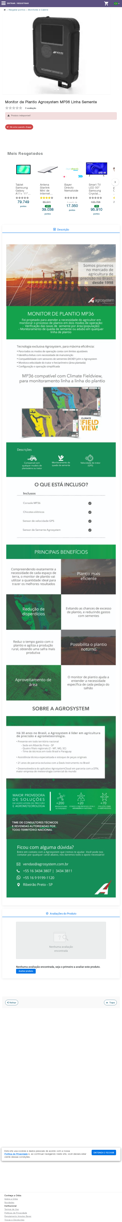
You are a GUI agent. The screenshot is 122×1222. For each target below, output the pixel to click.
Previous (6, 46)
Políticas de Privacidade (15, 1213)
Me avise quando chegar (20, 127)
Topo (111, 1002)
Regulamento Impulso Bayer (17, 1217)
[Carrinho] (107, 3)
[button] (117, 3)
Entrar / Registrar (18, 3)
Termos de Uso (11, 1210)
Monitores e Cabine (38, 10)
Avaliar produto (26, 971)
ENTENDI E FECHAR (104, 1152)
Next (107, 46)
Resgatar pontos (17, 10)
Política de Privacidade (16, 1154)
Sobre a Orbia (11, 1199)
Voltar (12, 1002)
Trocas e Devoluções (14, 1220)
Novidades (9, 1203)
